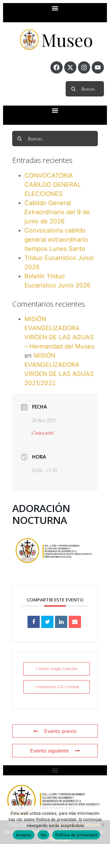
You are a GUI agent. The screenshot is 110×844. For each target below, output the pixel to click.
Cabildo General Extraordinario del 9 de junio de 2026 (57, 212)
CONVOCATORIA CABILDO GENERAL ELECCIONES (52, 184)
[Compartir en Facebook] (34, 622)
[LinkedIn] (61, 622)
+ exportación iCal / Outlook (56, 686)
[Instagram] (84, 67)
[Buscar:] (85, 88)
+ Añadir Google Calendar (57, 668)
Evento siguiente (49, 751)
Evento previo (60, 731)
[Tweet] (47, 622)
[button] (55, 8)
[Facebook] (56, 67)
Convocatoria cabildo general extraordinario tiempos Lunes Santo (56, 239)
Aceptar (23, 834)
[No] (102, 825)
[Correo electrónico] (75, 622)
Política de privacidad (76, 834)
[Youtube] (98, 67)
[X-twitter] (70, 67)
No (43, 834)
